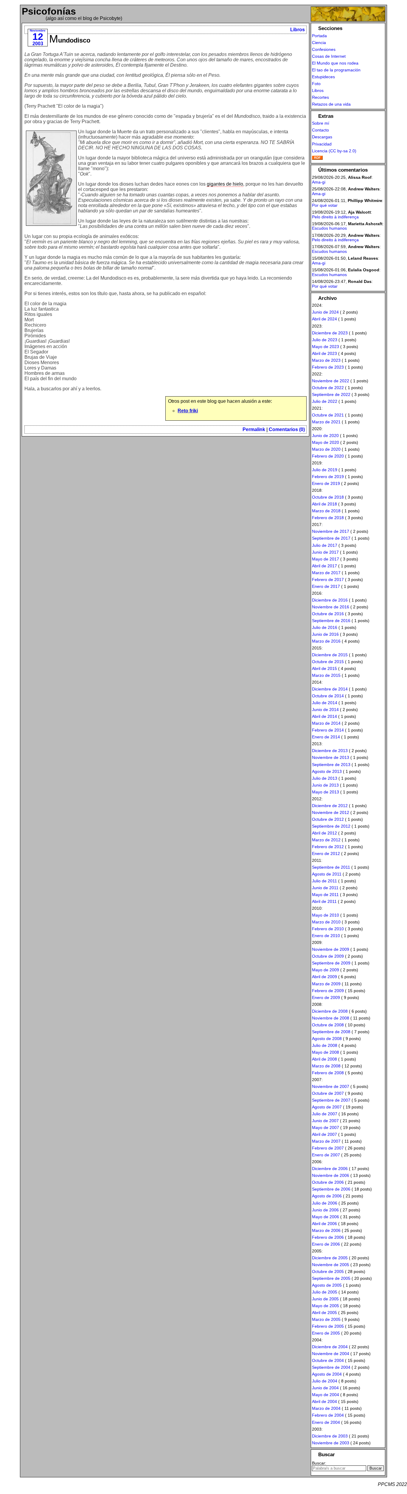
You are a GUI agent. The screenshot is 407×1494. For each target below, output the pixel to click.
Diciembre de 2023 (330, 333)
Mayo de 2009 (325, 969)
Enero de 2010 (326, 935)
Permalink (254, 429)
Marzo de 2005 (326, 1319)
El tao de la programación (336, 70)
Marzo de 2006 (326, 1230)
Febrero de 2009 (328, 990)
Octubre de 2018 (328, 497)
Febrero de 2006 (328, 1237)
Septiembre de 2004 (331, 1367)
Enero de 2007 (326, 1154)
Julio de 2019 (324, 469)
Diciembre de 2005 (330, 1257)
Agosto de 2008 (327, 1038)
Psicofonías (49, 11)
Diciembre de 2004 (330, 1346)
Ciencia (319, 42)
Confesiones (323, 49)
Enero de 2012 (326, 853)
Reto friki (188, 410)
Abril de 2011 (324, 901)
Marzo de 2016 (326, 641)
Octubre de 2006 (328, 1182)
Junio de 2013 (325, 785)
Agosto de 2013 (327, 771)
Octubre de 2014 (328, 695)
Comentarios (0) (287, 429)
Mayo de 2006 (325, 1216)
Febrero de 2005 (328, 1326)
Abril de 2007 (324, 1134)
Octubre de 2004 (328, 1360)
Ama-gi (318, 182)
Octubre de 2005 (328, 1271)
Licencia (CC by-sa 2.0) (334, 150)
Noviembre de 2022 (330, 380)
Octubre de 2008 (328, 1024)
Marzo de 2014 (326, 723)
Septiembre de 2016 (331, 620)
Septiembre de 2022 (331, 394)
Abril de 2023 (324, 353)
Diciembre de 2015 (330, 654)
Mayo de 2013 (325, 792)
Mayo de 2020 (325, 442)
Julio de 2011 (324, 880)
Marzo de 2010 (326, 922)
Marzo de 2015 (326, 675)
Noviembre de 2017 (330, 531)
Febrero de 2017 (328, 579)
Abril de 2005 (324, 1312)
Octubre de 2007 (328, 1093)
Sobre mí (320, 123)
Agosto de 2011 (326, 874)
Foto (316, 83)
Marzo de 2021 (326, 421)
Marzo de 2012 (326, 839)
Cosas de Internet (329, 56)
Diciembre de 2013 (330, 750)
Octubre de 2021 (328, 415)
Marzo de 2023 (326, 360)
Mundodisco (69, 40)
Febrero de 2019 (328, 476)
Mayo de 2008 (325, 1052)
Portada (319, 35)
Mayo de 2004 (325, 1394)
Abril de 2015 (324, 668)
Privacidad (322, 144)
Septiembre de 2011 (331, 867)
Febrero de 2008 (328, 1072)
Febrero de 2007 (328, 1148)
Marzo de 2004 (326, 1408)
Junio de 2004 (325, 1387)
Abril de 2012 (324, 833)
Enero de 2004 (326, 1422)
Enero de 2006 (326, 1244)
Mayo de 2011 (325, 894)
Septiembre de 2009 (331, 963)
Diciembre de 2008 (330, 1011)
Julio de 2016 (324, 627)
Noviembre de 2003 (330, 1442)
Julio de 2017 (324, 545)
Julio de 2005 (324, 1292)
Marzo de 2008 (326, 1066)
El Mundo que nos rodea (335, 63)
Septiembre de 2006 (331, 1189)
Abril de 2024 (324, 319)
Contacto (320, 130)
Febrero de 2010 (328, 928)
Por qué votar (325, 205)
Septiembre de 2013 (331, 764)
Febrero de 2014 (328, 730)
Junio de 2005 (325, 1298)
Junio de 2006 (325, 1210)
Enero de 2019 (326, 483)
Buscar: (319, 1463)
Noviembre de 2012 (330, 812)
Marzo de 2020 (326, 449)
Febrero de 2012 (328, 846)
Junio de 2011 (325, 887)
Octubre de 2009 (328, 956)
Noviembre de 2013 (330, 757)
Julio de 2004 (324, 1381)
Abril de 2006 (324, 1223)
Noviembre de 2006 (330, 1175)
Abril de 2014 (324, 716)
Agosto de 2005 (327, 1285)
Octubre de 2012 (328, 819)
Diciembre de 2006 (330, 1168)
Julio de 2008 (324, 1045)
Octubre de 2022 (328, 387)
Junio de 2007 (325, 1120)
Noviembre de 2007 (330, 1086)
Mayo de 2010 (325, 915)
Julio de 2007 (324, 1113)
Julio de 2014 (324, 702)
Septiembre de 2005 (331, 1278)
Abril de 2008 (324, 1059)
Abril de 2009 (324, 976)
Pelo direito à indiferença (335, 216)
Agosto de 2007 (327, 1107)
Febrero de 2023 (328, 367)
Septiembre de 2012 (331, 826)
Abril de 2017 (324, 565)
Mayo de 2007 (325, 1127)
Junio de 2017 (325, 552)
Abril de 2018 (324, 504)
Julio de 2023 (324, 339)
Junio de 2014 (325, 709)
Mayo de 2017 (325, 559)
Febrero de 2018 (328, 517)
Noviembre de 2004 (330, 1353)
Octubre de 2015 (328, 661)
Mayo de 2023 (325, 346)
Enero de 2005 (326, 1333)
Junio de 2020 (325, 435)
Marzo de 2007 (326, 1141)
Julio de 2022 (324, 401)
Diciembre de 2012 (330, 805)
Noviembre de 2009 (330, 949)
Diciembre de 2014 (330, 689)
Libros (297, 29)
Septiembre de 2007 (331, 1100)
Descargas (322, 136)
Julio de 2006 (324, 1203)
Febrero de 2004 (328, 1415)
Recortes (320, 97)
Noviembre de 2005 (330, 1264)
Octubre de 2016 (328, 613)
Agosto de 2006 (327, 1196)
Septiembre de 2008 (331, 1031)
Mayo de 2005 (325, 1305)
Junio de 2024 (325, 312)
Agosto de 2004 (327, 1374)
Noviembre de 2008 (330, 1018)
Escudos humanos (329, 228)
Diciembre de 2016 (330, 600)
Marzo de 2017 (326, 572)
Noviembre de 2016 (330, 607)
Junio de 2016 (325, 634)
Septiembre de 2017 (331, 538)
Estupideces (323, 76)
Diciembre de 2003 (330, 1436)
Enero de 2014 (326, 737)
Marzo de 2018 (326, 510)
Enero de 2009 (326, 997)
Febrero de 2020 (328, 456)
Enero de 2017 (326, 586)
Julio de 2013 (324, 778)
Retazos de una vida (331, 104)
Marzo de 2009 (326, 983)
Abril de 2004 (324, 1401)
